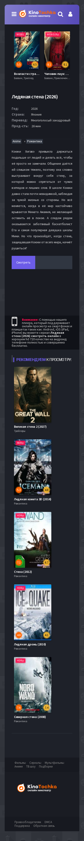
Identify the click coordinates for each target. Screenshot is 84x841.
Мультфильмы (54, 763)
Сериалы (35, 763)
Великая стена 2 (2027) (30, 426)
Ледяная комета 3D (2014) (32, 499)
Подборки (46, 766)
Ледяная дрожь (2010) (30, 644)
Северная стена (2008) (30, 717)
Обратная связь (44, 826)
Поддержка (22, 826)
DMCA (48, 822)
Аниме (18, 766)
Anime (17, 141)
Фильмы (20, 763)
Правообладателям (27, 822)
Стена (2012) (23, 572)
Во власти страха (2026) (31, 74)
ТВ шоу (30, 766)
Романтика (34, 141)
